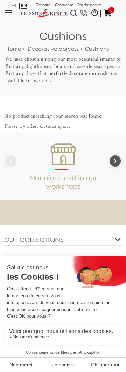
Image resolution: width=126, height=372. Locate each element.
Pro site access (90, 5)
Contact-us (64, 5)
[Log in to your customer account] (94, 13)
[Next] (115, 161)
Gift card (43, 5)
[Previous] (10, 161)
